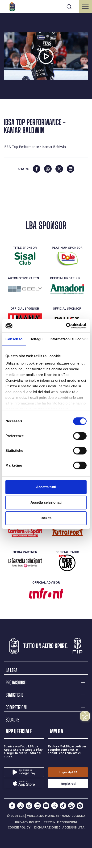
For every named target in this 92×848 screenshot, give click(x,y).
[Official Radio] (67, 563)
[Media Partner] (25, 532)
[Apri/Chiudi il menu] (85, 6)
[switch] (80, 436)
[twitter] (59, 169)
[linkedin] (70, 169)
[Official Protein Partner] (67, 289)
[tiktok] (63, 805)
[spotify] (80, 805)
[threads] (29, 805)
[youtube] (46, 805)
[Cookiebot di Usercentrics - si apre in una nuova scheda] (66, 326)
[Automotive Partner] (25, 289)
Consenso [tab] (13, 339)
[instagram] (20, 805)
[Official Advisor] (46, 593)
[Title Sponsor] (25, 258)
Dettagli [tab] (35, 339)
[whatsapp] (48, 169)
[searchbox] (46, 6)
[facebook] (36, 169)
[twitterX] (54, 805)
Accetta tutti (46, 487)
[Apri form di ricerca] (69, 6)
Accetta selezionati (46, 502)
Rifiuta (46, 518)
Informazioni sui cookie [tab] (69, 339)
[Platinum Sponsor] (67, 258)
